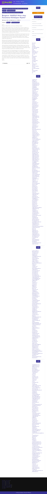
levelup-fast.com (34, 145)
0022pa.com (34, 286)
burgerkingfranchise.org (36, 397)
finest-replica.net (35, 187)
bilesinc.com (34, 288)
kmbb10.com (34, 417)
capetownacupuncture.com (36, 385)
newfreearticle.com (35, 408)
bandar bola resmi (35, 51)
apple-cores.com (34, 343)
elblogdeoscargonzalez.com (36, 311)
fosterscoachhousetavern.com (37, 404)
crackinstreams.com (35, 140)
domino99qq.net (34, 369)
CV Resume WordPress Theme (21, 492)
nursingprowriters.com (35, 446)
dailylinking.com (34, 107)
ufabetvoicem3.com (35, 160)
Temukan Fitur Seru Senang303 (36, 23)
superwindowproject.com (36, 336)
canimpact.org (34, 340)
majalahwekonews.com (36, 365)
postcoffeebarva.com (35, 395)
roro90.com (34, 373)
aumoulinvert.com (35, 334)
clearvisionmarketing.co (36, 183)
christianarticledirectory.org (36, 356)
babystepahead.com (35, 459)
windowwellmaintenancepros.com (37, 470)
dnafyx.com (34, 108)
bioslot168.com (34, 241)
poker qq (33, 50)
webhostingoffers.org (35, 117)
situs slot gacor (24, 3)
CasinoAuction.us (35, 331)
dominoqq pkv (34, 56)
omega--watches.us (35, 260)
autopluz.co (34, 265)
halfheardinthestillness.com (36, 323)
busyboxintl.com (34, 393)
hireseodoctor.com (35, 143)
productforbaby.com (35, 402)
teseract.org (34, 192)
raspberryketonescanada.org (36, 207)
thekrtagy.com (34, 216)
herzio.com (34, 374)
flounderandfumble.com (36, 171)
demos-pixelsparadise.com (36, 268)
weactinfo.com (34, 419)
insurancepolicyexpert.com (36, 276)
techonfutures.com (35, 205)
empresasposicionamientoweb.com (37, 226)
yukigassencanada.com (36, 134)
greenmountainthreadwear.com (37, 447)
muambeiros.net (34, 308)
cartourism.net (34, 342)
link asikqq (34, 61)
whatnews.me (34, 185)
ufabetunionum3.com (35, 155)
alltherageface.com (35, 231)
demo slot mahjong (35, 66)
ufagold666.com (34, 198)
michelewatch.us (34, 259)
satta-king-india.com (35, 133)
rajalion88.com (34, 87)
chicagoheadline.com (35, 85)
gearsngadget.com (35, 142)
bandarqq (33, 57)
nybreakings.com (35, 214)
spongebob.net (34, 392)
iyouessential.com (35, 110)
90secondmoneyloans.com (36, 129)
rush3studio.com (34, 372)
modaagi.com (34, 290)
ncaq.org (33, 100)
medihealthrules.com (35, 208)
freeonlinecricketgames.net (36, 303)
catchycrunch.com (35, 91)
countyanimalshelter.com (36, 456)
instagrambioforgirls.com (36, 415)
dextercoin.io (34, 355)
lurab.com (33, 238)
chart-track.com (34, 299)
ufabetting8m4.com (35, 154)
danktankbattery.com (35, 426)
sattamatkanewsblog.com (36, 449)
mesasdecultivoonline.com (36, 405)
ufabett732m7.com (35, 194)
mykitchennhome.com (35, 333)
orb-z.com (33, 403)
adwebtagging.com (35, 457)
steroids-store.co (34, 313)
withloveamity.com (35, 111)
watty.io (33, 381)
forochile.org (34, 298)
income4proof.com (35, 96)
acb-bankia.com (34, 436)
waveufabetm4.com (35, 161)
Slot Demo (18, 1)
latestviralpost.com (35, 407)
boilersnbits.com (34, 406)
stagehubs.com (34, 79)
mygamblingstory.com (35, 364)
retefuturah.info (34, 173)
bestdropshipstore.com (36, 122)
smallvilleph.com (34, 291)
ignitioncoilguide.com (35, 239)
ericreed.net (34, 325)
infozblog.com (34, 309)
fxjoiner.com (34, 229)
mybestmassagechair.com (36, 324)
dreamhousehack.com (35, 219)
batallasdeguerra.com (35, 293)
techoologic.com (34, 206)
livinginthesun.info (35, 382)
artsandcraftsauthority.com (36, 242)
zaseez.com (34, 90)
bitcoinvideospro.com (35, 386)
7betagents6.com (35, 138)
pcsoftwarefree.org (35, 106)
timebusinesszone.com (35, 467)
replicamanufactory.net (36, 149)
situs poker (34, 59)
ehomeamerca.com (35, 119)
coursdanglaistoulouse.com (36, 256)
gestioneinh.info (34, 188)
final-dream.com (34, 186)
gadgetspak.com (35, 141)
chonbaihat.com (34, 310)
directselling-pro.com (35, 236)
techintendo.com (34, 120)
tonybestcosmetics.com (36, 227)
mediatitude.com (35, 269)
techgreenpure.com (35, 121)
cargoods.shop (34, 384)
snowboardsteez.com (35, 414)
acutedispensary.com (35, 448)
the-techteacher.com (35, 220)
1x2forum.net (34, 80)
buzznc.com (34, 228)
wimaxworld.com (34, 302)
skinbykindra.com (35, 230)
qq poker (5, 487)
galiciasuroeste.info (35, 292)
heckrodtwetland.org (35, 322)
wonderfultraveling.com (36, 300)
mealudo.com (34, 427)
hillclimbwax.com (35, 462)
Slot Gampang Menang (17, 3)
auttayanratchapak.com (36, 394)
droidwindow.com (35, 196)
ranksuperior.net (34, 458)
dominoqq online (35, 60)
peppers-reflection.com (35, 468)
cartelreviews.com (35, 123)
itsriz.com (33, 383)
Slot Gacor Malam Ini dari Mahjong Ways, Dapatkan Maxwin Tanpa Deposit (15, 8)
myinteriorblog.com (35, 199)
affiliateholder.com (35, 471)
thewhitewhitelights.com (36, 320)
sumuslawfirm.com (35, 445)
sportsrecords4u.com (35, 152)
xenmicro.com (34, 101)
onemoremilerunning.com (36, 413)
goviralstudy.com (35, 341)
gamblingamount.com (35, 461)
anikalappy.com (34, 165)
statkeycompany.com (35, 277)
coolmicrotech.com (35, 218)
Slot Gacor (22, 1)
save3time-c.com (34, 266)
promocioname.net (35, 301)
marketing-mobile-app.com (36, 423)
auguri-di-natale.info (35, 258)
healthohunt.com (35, 172)
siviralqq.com (34, 440)
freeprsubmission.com (35, 197)
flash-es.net (34, 437)
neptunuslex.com (35, 257)
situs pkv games (7, 480)
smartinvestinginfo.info (36, 174)
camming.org (34, 86)
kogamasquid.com (35, 352)
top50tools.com (34, 280)
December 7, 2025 (5, 20)
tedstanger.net (34, 177)
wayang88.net (34, 162)
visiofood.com (34, 195)
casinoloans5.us (34, 330)
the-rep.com (34, 281)
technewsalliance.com (35, 175)
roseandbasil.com (35, 319)
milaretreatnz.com (35, 289)
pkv (32, 55)
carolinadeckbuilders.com (36, 278)
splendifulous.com (35, 151)
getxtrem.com (34, 418)
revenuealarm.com (35, 237)
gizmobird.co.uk (34, 254)
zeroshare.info (34, 287)
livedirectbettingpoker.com (36, 429)
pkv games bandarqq (35, 47)
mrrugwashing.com (35, 435)
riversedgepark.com (35, 89)
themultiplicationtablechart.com (37, 353)
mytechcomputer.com (35, 240)
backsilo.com (34, 439)
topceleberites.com (35, 153)
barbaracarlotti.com (35, 345)
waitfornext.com (34, 182)
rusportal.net (34, 380)
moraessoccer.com (35, 297)
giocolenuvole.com (35, 109)
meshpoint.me (34, 391)
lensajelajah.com (34, 98)
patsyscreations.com (35, 95)
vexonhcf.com (34, 267)
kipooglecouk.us (34, 332)
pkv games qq (34, 48)
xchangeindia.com (35, 217)
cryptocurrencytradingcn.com (37, 450)
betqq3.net (34, 329)
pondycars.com (34, 204)
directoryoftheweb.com (36, 370)
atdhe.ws (33, 321)
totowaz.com (34, 451)
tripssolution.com (35, 132)
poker (33, 49)
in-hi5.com (33, 375)
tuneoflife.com (34, 469)
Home (14, 1)
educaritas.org (34, 97)
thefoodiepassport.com (36, 335)
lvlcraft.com (34, 128)
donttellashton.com (35, 371)
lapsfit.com (34, 144)
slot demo (33, 67)
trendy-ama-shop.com (35, 193)
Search (38, 7)
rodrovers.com (34, 131)
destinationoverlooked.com (36, 460)
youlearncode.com (35, 112)
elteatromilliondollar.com (36, 396)
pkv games (34, 58)
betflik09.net (34, 99)
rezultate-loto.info (35, 150)
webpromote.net (34, 312)
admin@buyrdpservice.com (13, 20)
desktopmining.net (35, 346)
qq (32, 72)
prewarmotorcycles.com (36, 270)
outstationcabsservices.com (36, 215)
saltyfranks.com (34, 282)
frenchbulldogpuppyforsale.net (37, 351)
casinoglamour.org (35, 354)
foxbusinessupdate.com (36, 430)
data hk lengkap (35, 70)
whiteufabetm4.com (35, 164)
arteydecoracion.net (35, 314)
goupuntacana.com (35, 88)
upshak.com (34, 438)
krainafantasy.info (35, 376)
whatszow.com (34, 118)
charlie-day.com (34, 428)
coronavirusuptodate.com (36, 139)
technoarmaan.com (35, 225)
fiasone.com (34, 425)
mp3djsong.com (34, 255)
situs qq (33, 45)
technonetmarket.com (35, 176)
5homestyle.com (34, 357)
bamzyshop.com (34, 203)
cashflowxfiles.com (35, 416)
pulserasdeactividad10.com (36, 344)
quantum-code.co (35, 184)
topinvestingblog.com (35, 279)
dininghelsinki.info (35, 166)
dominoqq (33, 46)
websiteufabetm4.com (35, 163)
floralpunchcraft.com (35, 424)
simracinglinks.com (35, 271)
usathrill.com (34, 209)
